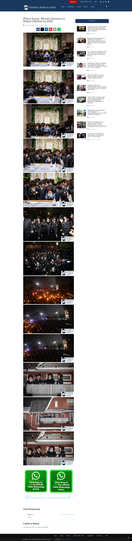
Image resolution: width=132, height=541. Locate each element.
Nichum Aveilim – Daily (85, 2)
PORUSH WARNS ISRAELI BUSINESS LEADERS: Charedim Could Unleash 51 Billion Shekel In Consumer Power (96, 41)
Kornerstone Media (65, 539)
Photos (85, 7)
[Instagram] (103, 2)
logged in (33, 527)
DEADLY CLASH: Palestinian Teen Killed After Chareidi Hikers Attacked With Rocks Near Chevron (97, 29)
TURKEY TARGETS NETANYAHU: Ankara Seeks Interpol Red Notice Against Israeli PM (96, 87)
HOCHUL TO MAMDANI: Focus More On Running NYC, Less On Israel (95, 135)
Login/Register (90, 535)
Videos (79, 7)
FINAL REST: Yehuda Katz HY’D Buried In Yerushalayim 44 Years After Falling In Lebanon (97, 112)
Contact (93, 7)
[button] (106, 6)
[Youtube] (108, 2)
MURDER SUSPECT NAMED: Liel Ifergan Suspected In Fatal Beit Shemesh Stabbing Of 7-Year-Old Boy (97, 65)
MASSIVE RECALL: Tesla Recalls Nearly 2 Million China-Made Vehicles (95, 76)
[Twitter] (106, 2)
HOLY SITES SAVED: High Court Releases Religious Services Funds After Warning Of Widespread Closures (96, 100)
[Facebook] (101, 2)
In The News (99, 535)
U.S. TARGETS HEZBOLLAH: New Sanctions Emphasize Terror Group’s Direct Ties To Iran (97, 54)
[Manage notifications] (128, 537)
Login (95, 2)
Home (62, 7)
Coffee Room (70, 7)
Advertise (68, 535)
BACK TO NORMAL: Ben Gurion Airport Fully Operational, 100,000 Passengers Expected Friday (96, 124)
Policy (106, 535)
